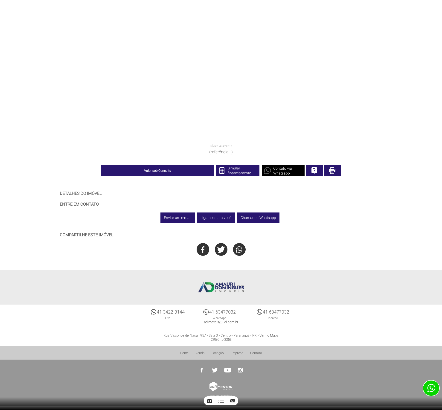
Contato (256, 353)
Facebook (203, 249)
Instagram (240, 370)
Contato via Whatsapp (282, 170)
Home (184, 353)
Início (213, 146)
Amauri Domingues (221, 287)
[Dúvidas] (314, 170)
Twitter (221, 249)
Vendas (223, 146)
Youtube (227, 370)
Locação (218, 353)
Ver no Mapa (269, 335)
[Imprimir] (332, 170)
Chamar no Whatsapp (258, 217)
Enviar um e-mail (177, 217)
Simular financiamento (239, 170)
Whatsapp (239, 249)
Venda (200, 353)
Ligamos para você (216, 217)
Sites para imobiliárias (221, 396)
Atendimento (431, 388)
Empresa (237, 353)
